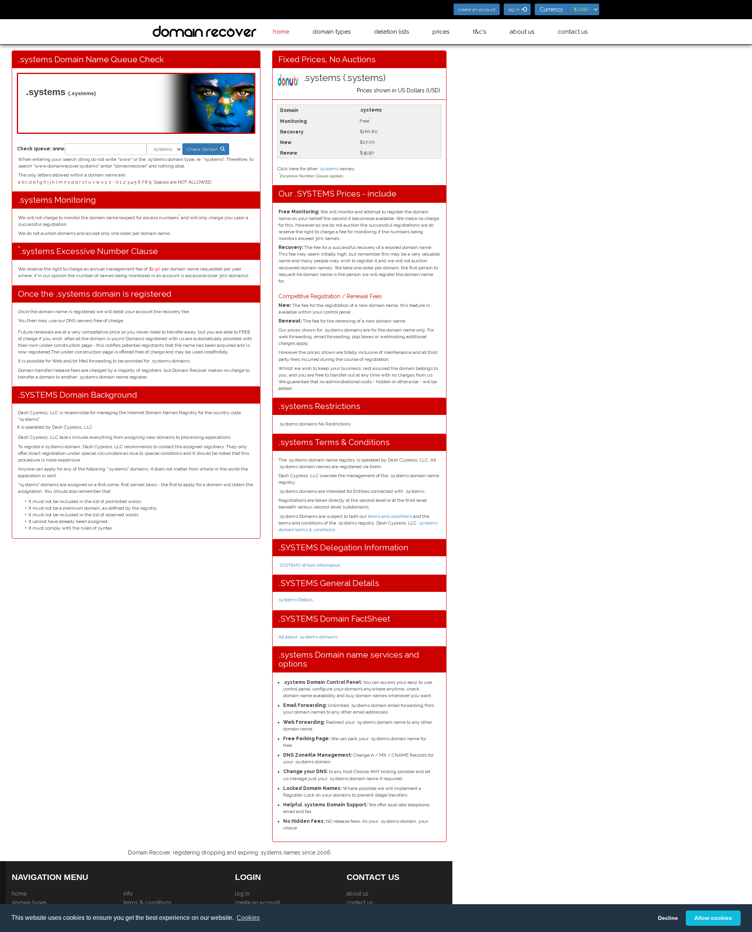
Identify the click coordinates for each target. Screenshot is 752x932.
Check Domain (203, 149)
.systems (328, 168)
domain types (332, 31)
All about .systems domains (307, 637)
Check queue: (34, 148)
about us (522, 31)
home (281, 31)
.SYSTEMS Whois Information (309, 565)
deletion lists (391, 31)
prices (440, 31)
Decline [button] (668, 918)
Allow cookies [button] (713, 918)
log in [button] (515, 9)
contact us (573, 31)
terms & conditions (147, 903)
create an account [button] (476, 9)
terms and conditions (390, 516)
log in (242, 894)
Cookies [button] (248, 917)
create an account (257, 903)
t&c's (479, 31)
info (128, 894)
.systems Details (295, 599)
